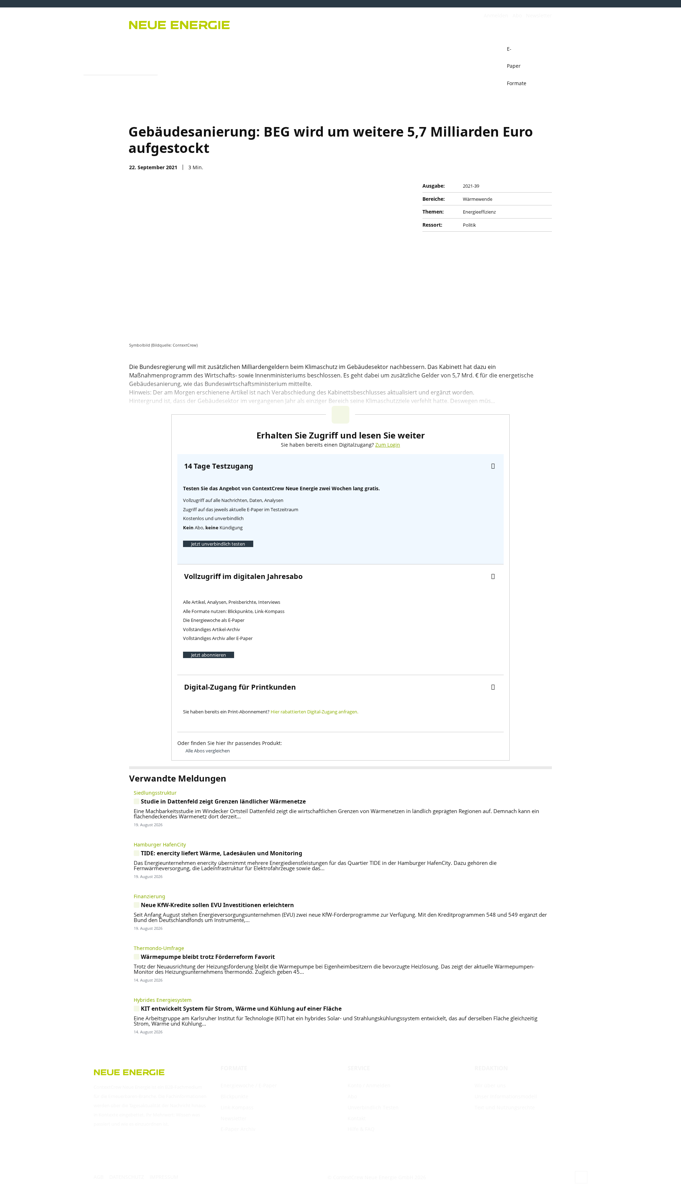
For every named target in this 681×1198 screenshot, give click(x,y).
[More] (544, 167)
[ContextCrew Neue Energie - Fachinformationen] (230, 24)
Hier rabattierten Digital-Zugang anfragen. (314, 711)
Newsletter (539, 15)
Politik (469, 225)
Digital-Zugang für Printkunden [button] (240, 687)
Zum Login (387, 444)
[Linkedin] (528, 167)
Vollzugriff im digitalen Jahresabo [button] (243, 576)
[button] (543, 48)
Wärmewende (477, 199)
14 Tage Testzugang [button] (218, 466)
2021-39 (471, 186)
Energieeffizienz (479, 212)
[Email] (495, 167)
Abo (517, 15)
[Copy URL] (511, 167)
